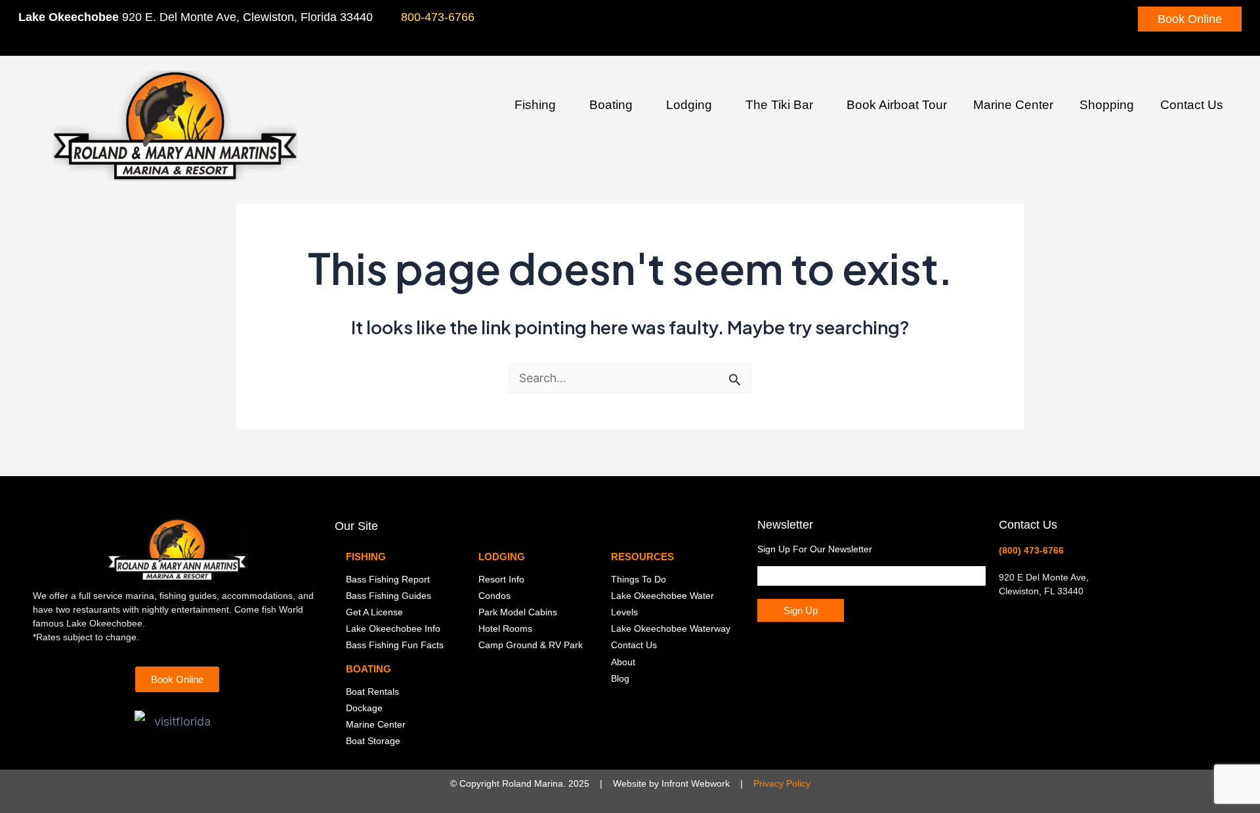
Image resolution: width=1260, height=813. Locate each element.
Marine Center (1013, 105)
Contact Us (1191, 105)
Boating (611, 105)
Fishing (535, 105)
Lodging (689, 105)
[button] (561, 106)
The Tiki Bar (779, 105)
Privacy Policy (781, 783)
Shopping (1107, 105)
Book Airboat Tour (897, 105)
